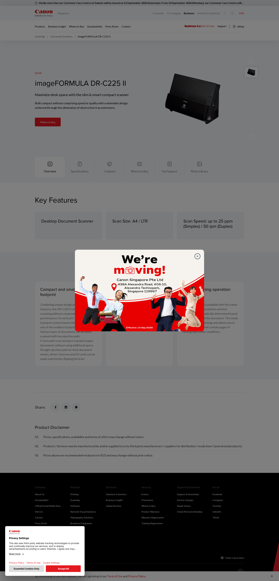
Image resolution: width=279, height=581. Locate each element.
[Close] (197, 256)
